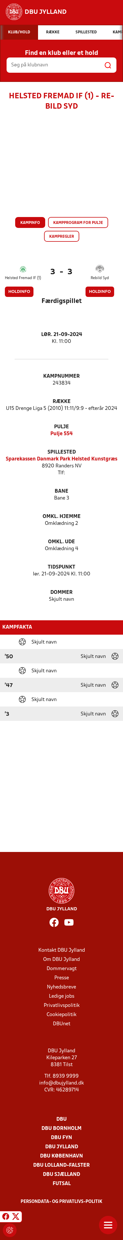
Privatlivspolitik (62, 1005)
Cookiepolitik (61, 1014)
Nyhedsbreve (61, 987)
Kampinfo (30, 223)
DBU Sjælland (61, 1174)
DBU (61, 1119)
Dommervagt (62, 968)
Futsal (62, 1183)
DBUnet (61, 1024)
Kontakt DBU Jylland (61, 950)
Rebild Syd (100, 278)
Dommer (61, 592)
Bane (61, 491)
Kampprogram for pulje (78, 223)
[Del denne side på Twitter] (15, 1217)
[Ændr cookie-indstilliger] (10, 1230)
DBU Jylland (61, 1147)
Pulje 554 (61, 433)
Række (62, 401)
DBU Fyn (61, 1137)
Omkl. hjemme (62, 516)
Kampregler (61, 237)
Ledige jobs (61, 996)
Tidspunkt (61, 567)
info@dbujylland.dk (61, 1083)
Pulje (61, 427)
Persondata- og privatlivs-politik (61, 1202)
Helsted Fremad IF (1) (23, 278)
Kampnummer (61, 376)
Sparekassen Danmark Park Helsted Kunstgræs (61, 459)
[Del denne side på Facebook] (5, 1217)
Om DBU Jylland (61, 959)
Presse (61, 978)
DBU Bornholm (61, 1128)
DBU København (61, 1156)
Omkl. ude (61, 542)
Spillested (61, 452)
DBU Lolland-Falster (61, 1165)
